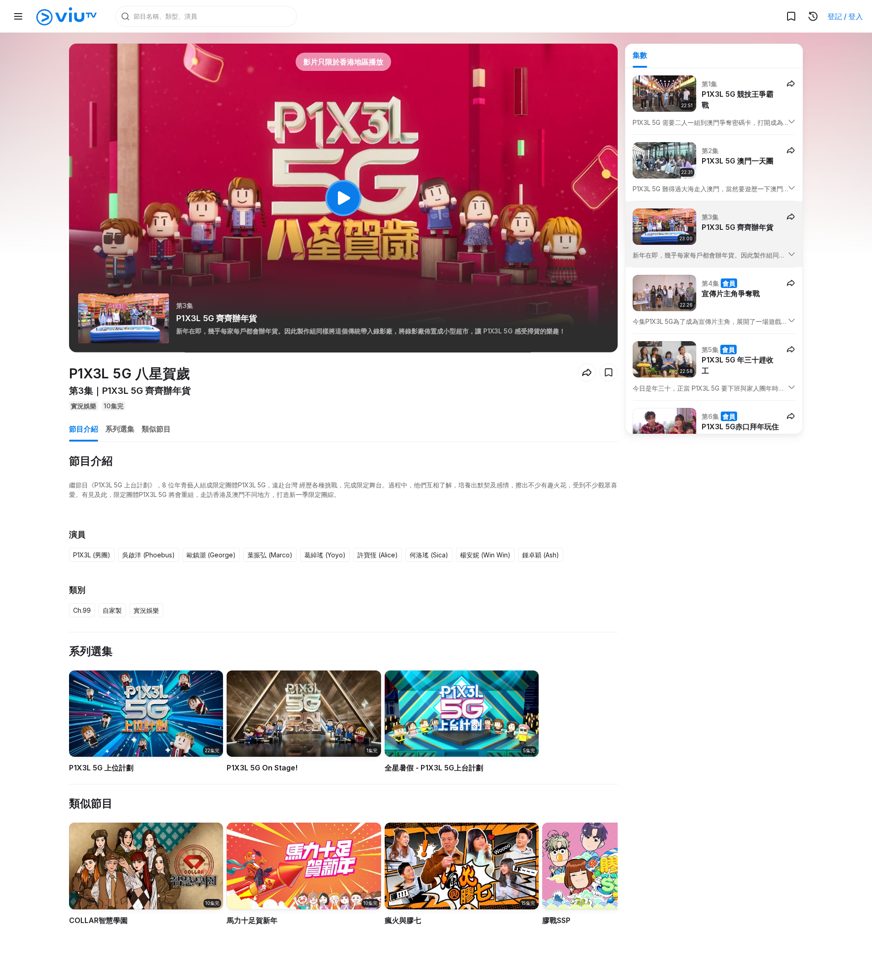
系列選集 (119, 428)
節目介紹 (83, 428)
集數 (640, 55)
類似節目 (156, 428)
